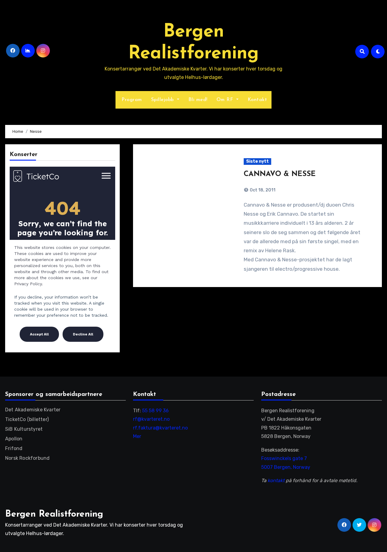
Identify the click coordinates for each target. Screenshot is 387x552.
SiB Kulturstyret (24, 429)
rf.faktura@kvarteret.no (160, 428)
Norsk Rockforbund (27, 458)
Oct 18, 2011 (262, 190)
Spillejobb (163, 99)
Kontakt (257, 99)
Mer (137, 436)
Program (131, 99)
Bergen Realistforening (54, 514)
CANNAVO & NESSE (280, 174)
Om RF (225, 99)
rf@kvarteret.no (151, 419)
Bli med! (197, 99)
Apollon (13, 439)
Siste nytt (257, 161)
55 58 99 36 (155, 410)
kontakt (276, 480)
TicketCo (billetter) (27, 419)
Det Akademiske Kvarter (32, 410)
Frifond (13, 448)
